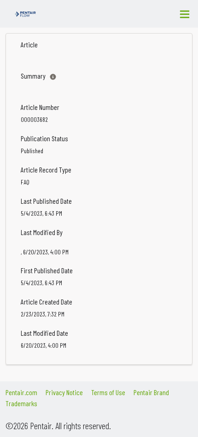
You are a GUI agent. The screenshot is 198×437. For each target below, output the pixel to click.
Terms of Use (108, 392)
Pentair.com (21, 392)
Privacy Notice (64, 392)
